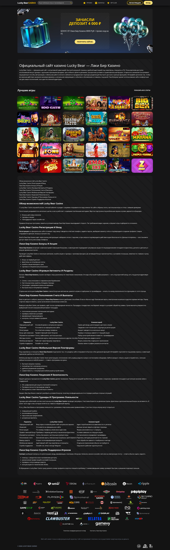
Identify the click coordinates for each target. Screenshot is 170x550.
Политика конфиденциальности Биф (74, 531)
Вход (148, 3)
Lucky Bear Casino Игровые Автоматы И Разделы (36, 188)
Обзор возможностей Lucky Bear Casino (33, 181)
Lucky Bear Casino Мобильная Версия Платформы (36, 192)
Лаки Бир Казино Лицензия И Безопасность (34, 195)
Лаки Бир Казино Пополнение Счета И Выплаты (36, 190)
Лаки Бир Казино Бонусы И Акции (30, 186)
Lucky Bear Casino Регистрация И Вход (32, 183)
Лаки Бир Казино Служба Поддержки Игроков (35, 199)
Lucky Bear (26, 2)
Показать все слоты (142, 90)
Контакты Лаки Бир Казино (98, 531)
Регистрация (135, 3)
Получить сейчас (85, 42)
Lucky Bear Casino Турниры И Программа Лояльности (37, 197)
